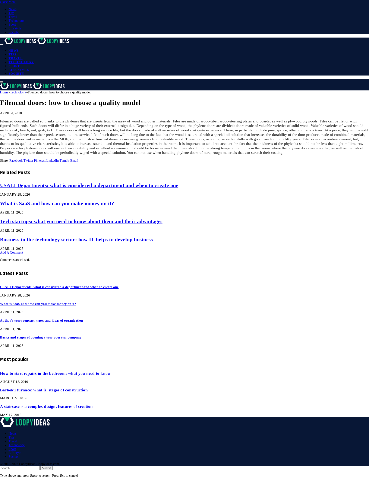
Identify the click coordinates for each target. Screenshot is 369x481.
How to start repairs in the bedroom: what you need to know (55, 373)
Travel (13, 17)
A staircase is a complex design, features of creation (46, 406)
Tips (11, 13)
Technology (17, 20)
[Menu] (1, 44)
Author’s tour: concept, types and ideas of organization (41, 320)
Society (14, 32)
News (12, 9)
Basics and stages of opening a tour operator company (41, 337)
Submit (46, 468)
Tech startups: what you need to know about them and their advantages (81, 221)
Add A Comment (11, 252)
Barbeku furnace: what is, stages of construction (44, 390)
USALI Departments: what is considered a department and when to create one (89, 185)
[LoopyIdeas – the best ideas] (37, 43)
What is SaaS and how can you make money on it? (57, 203)
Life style (15, 28)
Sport (12, 24)
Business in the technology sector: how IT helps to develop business (76, 239)
